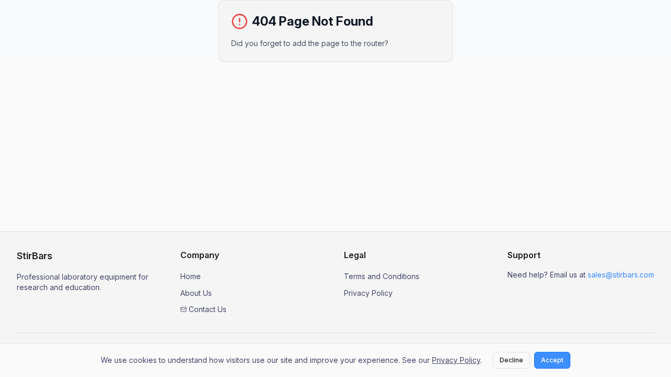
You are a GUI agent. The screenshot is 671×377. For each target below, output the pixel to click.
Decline (511, 360)
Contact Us (207, 309)
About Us (196, 293)
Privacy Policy (368, 293)
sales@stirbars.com (621, 274)
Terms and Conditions (381, 276)
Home (190, 276)
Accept (552, 360)
